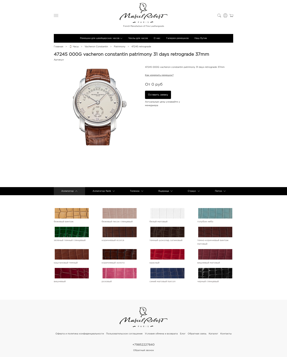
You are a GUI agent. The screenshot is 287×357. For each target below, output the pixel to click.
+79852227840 (143, 345)
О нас (157, 38)
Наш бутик (200, 38)
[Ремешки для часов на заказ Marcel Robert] (143, 326)
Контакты (226, 334)
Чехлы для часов (138, 38)
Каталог (213, 334)
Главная (58, 47)
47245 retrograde (141, 47)
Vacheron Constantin (96, 47)
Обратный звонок (143, 350)
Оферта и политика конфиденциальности (79, 334)
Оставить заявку (158, 95)
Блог (183, 334)
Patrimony (119, 47)
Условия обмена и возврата (161, 334)
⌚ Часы (74, 47)
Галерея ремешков (177, 38)
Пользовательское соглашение (124, 334)
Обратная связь (197, 334)
